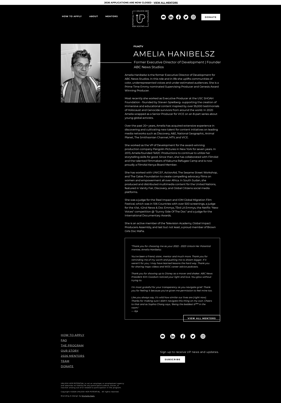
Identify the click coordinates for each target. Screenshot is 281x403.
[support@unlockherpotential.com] (163, 17)
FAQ (64, 340)
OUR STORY (70, 350)
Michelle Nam (88, 396)
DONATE (67, 366)
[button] (93, 16)
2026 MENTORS (72, 355)
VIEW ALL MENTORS (166, 2)
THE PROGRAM (72, 345)
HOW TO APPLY (72, 335)
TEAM (65, 361)
